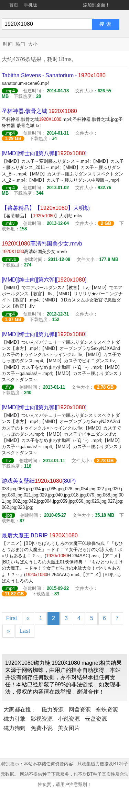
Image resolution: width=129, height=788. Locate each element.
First (11, 618)
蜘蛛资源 (107, 709)
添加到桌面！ (96, 5)
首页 (13, 5)
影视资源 (42, 719)
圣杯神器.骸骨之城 (39, 111)
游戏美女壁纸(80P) (39, 481)
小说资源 (69, 719)
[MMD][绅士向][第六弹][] (44, 280)
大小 (32, 44)
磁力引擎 (14, 719)
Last (25, 631)
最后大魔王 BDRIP (40, 535)
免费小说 (42, 728)
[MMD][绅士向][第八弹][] (44, 153)
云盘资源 (96, 719)
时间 (8, 44)
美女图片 (69, 728)
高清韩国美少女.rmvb (42, 244)
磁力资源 (53, 709)
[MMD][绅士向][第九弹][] (44, 334)
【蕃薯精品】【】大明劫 (46, 208)
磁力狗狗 (14, 728)
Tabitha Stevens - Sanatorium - (54, 75)
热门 (20, 44)
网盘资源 (80, 709)
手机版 (30, 5)
